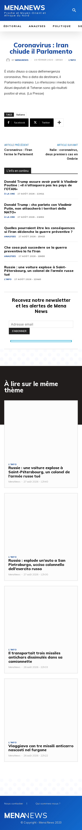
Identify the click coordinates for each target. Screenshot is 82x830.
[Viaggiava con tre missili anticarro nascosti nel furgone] (41, 708)
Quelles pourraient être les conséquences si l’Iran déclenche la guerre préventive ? (39, 230)
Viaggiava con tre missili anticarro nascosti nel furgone (40, 747)
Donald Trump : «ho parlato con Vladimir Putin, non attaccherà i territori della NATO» (38, 208)
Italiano (20, 114)
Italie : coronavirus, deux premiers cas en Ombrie (61, 154)
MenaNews (21, 60)
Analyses (10, 236)
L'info (72, 60)
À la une (9, 193)
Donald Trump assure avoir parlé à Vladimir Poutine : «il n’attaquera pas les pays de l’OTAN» (41, 185)
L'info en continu (18, 170)
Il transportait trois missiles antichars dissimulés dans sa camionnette (35, 657)
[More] (59, 122)
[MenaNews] (9, 60)
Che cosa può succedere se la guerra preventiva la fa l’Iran (35, 249)
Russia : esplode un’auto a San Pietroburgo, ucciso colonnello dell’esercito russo (36, 564)
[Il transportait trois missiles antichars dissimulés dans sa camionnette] (41, 615)
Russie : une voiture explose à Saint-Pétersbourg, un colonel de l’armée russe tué (39, 270)
